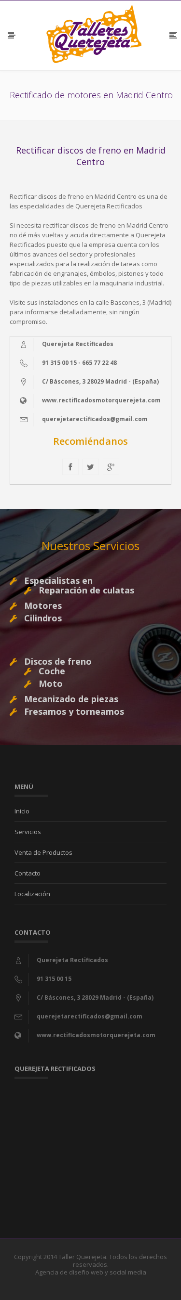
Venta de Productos (43, 852)
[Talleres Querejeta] (93, 34)
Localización (32, 893)
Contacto (27, 873)
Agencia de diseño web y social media (90, 1272)
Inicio (21, 811)
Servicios (27, 831)
